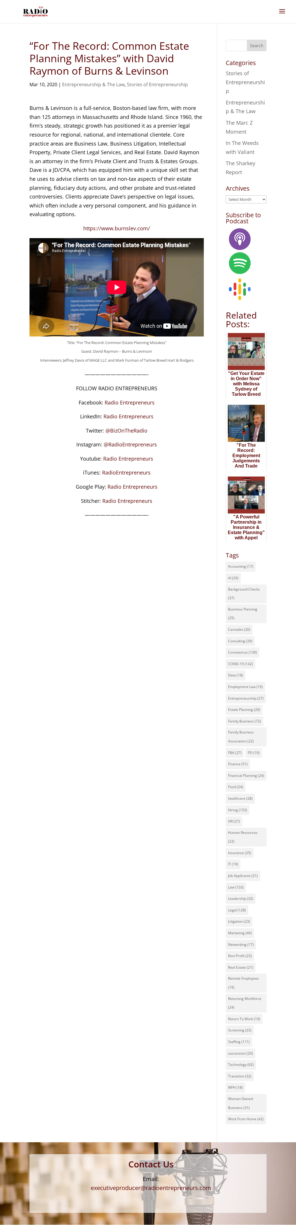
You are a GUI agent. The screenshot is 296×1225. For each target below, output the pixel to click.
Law (236, 887)
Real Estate (240, 967)
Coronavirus (242, 652)
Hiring (237, 810)
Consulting (240, 641)
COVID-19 (240, 663)
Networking (241, 944)
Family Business (244, 721)
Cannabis (239, 629)
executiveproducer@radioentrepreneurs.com (151, 1188)
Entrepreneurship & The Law (93, 84)
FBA (235, 752)
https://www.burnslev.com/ (116, 228)
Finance (238, 764)
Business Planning (242, 614)
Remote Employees (243, 983)
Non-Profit (240, 955)
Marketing (240, 932)
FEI (254, 752)
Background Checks (244, 594)
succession (240, 1053)
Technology (241, 1064)
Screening (239, 1030)
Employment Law (245, 686)
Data (235, 675)
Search (256, 45)
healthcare (240, 798)
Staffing (239, 1041)
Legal (237, 910)
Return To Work (244, 1018)
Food (235, 786)
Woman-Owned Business (240, 1103)
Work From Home (246, 1119)
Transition (239, 1076)
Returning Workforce (244, 1003)
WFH (235, 1087)
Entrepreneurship (246, 698)
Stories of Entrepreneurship (157, 84)
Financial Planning (246, 775)
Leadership (240, 898)
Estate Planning (244, 709)
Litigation (239, 921)
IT (233, 864)
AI (233, 577)
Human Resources (243, 837)
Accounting (240, 566)
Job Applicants (243, 875)
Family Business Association (241, 737)
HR (234, 821)
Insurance (239, 852)
